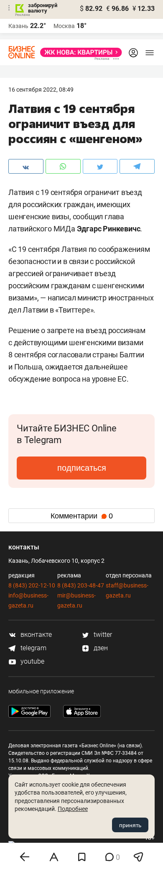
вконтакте (35, 635)
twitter (102, 635)
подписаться (81, 467)
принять (130, 825)
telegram (32, 648)
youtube (31, 661)
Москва (64, 26)
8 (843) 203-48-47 (80, 585)
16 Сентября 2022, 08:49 (41, 89)
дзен (100, 648)
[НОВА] (78, 52)
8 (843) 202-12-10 (31, 585)
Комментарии (82, 516)
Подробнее (73, 808)
